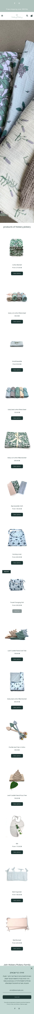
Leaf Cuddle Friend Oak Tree (17, 650)
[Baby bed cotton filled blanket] (17, 681)
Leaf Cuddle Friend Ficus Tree (17, 795)
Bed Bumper (17, 940)
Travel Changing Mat (17, 602)
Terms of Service (20, 1004)
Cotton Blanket (17, 265)
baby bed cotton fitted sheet (17, 409)
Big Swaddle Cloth (17, 506)
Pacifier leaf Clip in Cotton (17, 747)
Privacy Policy (10, 1004)
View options (17, 273)
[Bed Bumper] (17, 923)
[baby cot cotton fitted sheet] (17, 296)
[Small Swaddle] (17, 344)
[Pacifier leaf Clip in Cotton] (17, 730)
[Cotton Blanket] (17, 247)
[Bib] (17, 826)
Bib (17, 843)
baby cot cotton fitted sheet (17, 313)
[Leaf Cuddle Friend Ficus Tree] (17, 778)
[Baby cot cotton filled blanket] (17, 440)
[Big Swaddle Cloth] (17, 489)
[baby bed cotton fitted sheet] (17, 392)
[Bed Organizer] (17, 874)
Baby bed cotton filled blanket (17, 699)
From (17, 267)
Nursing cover (17, 554)
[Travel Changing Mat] (17, 585)
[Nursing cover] (17, 537)
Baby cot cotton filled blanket (17, 457)
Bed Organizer (17, 892)
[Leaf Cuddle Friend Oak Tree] (17, 633)
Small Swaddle (17, 361)
